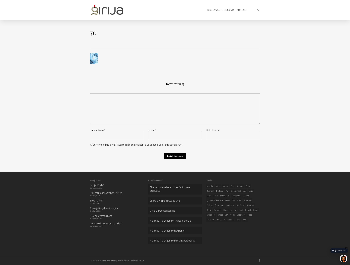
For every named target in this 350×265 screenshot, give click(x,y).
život (245, 220)
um (226, 215)
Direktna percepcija (184, 240)
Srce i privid (96, 200)
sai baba (240, 205)
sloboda (217, 210)
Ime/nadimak (97, 130)
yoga (249, 215)
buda (248, 186)
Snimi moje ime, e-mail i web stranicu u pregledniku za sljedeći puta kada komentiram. (138, 144)
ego (245, 191)
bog (232, 186)
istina (222, 196)
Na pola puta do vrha (169, 200)
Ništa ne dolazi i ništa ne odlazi (106, 223)
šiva (238, 220)
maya (227, 200)
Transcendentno (166, 210)
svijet (255, 210)
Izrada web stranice (137, 261)
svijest (248, 210)
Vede (232, 215)
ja (228, 196)
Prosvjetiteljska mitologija (104, 208)
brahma (240, 186)
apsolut (210, 186)
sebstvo (250, 205)
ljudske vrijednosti (215, 200)
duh (227, 191)
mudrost (247, 200)
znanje (219, 220)
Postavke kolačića (123, 261)
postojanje (219, 205)
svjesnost (211, 215)
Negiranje (179, 230)
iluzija (215, 196)
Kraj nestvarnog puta (101, 215)
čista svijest (229, 220)
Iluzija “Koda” (97, 185)
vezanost (241, 215)
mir (233, 200)
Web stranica (213, 130)
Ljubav (246, 196)
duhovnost (236, 191)
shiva (209, 210)
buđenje (219, 191)
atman (225, 186)
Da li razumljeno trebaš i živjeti (106, 193)
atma (218, 186)
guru (209, 196)
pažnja (209, 205)
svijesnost (238, 210)
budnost (210, 191)
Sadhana (230, 205)
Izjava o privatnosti (109, 261)
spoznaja (227, 210)
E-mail (152, 130)
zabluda (210, 220)
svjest (220, 215)
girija (251, 191)
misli (239, 200)
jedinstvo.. (236, 196)
